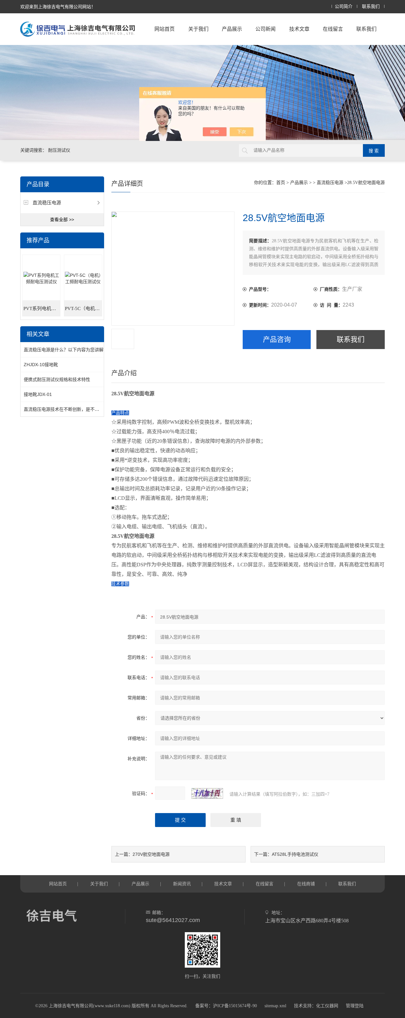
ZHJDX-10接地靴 (41, 364)
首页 (280, 182)
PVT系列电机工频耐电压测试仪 (41, 308)
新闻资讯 (182, 883)
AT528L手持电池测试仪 (295, 854)
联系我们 (371, 6)
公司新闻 (265, 29)
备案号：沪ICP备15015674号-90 (226, 1005)
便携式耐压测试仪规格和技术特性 (57, 379)
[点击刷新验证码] (207, 793)
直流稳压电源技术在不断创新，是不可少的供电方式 (75, 409)
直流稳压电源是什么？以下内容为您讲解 (63, 349)
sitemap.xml (275, 1005)
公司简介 (343, 6)
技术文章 (299, 29)
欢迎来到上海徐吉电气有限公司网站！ (58, 6)
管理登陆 (355, 1005)
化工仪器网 (327, 1005)
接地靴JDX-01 (38, 394)
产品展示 (232, 29)
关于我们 (198, 29)
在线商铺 (306, 883)
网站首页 (164, 29)
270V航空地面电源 (151, 854)
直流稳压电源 (47, 202)
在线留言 (333, 29)
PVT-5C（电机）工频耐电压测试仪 (83, 308)
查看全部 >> (62, 219)
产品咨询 (277, 339)
